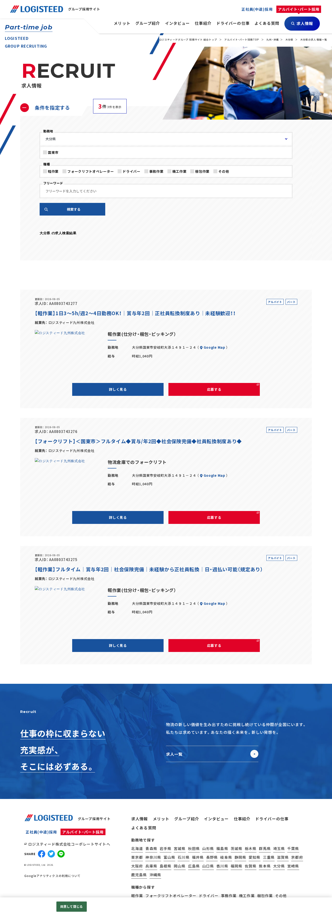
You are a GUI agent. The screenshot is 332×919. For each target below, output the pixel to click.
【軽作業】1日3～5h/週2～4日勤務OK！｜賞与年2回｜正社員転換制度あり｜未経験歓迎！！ (135, 313)
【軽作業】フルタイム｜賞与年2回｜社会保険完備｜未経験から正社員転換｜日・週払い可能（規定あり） (149, 569)
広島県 (194, 865)
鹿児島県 (139, 874)
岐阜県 (226, 857)
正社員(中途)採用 (41, 831)
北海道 (137, 848)
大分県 (289, 39)
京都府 (297, 857)
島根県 (165, 865)
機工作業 (179, 171)
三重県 (269, 857)
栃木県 (250, 848)
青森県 (151, 848)
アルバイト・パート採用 (83, 831)
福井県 (198, 857)
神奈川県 (153, 857)
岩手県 (165, 848)
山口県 (208, 865)
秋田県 (194, 848)
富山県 (169, 857)
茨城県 (236, 848)
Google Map (214, 347)
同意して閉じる (71, 906)
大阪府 (137, 865)
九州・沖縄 (272, 39)
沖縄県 (155, 874)
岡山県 (179, 865)
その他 (223, 171)
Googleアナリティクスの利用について (52, 875)
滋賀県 (283, 857)
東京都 (137, 857)
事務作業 (156, 171)
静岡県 (240, 857)
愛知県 (254, 857)
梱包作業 (202, 171)
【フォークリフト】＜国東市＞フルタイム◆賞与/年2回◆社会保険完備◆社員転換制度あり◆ (138, 441)
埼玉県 (279, 848)
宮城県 (179, 848)
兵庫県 (151, 865)
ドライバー (131, 171)
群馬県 (265, 848)
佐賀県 (250, 865)
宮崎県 (293, 865)
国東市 (53, 152)
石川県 (183, 857)
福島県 (222, 848)
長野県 (212, 857)
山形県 (208, 848)
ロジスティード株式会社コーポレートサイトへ (69, 844)
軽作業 (53, 171)
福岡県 (236, 865)
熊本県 (265, 865)
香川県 (222, 865)
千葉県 (293, 848)
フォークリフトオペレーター (90, 171)
